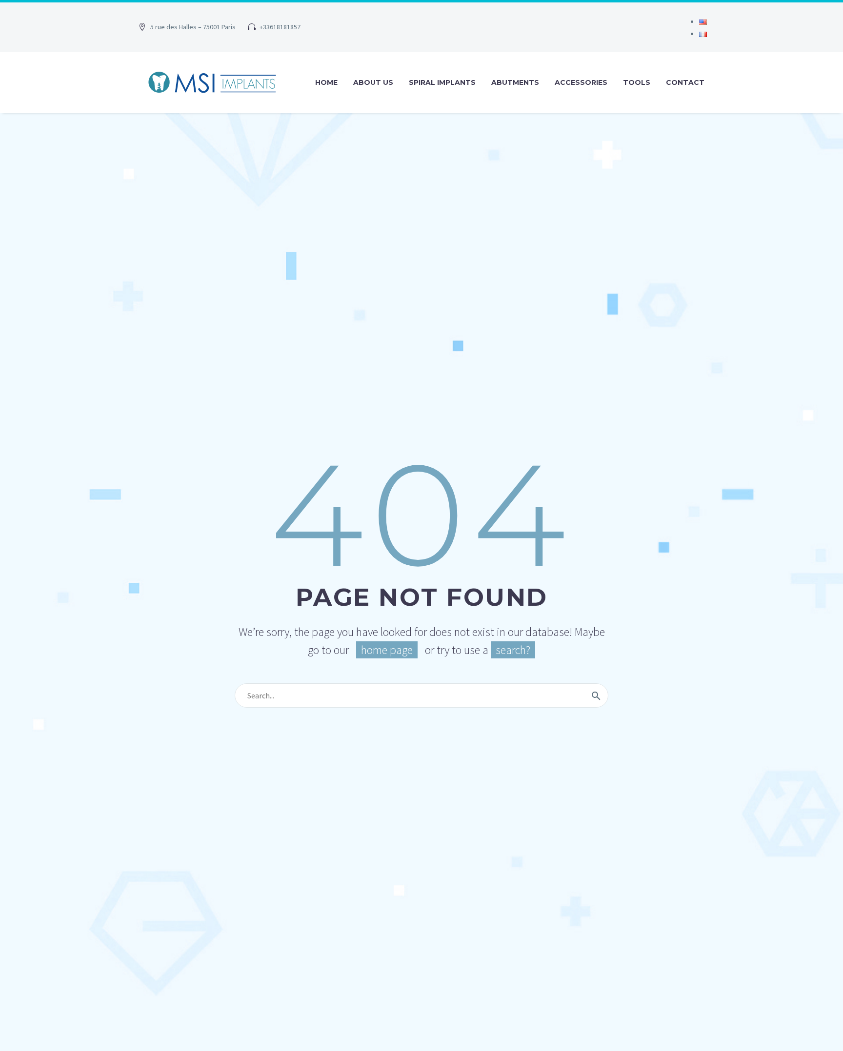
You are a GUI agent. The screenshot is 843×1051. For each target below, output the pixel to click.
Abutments (515, 82)
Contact (685, 82)
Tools (636, 82)
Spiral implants (442, 82)
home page (387, 649)
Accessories (581, 82)
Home (326, 82)
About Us (373, 82)
